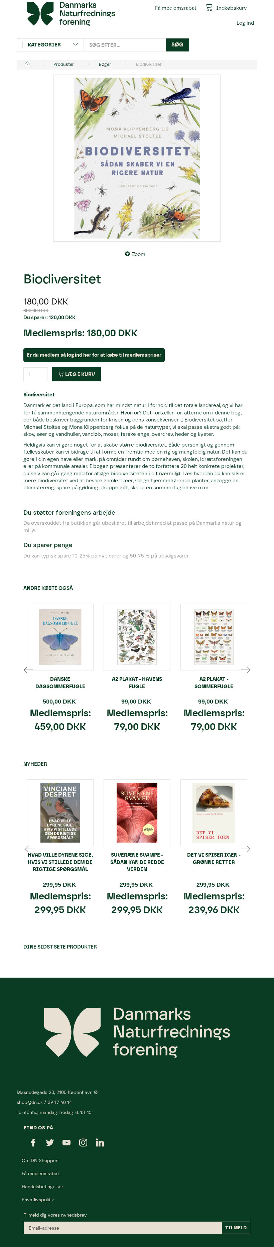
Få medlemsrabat (175, 8)
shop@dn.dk (30, 1102)
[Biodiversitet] (137, 158)
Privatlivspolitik (38, 1199)
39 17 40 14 (60, 1102)
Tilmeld (236, 1228)
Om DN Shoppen (40, 1160)
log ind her (79, 355)
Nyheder (35, 764)
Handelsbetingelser (42, 1186)
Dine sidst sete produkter (60, 947)
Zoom (138, 254)
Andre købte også (48, 588)
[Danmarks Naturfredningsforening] (71, 13)
